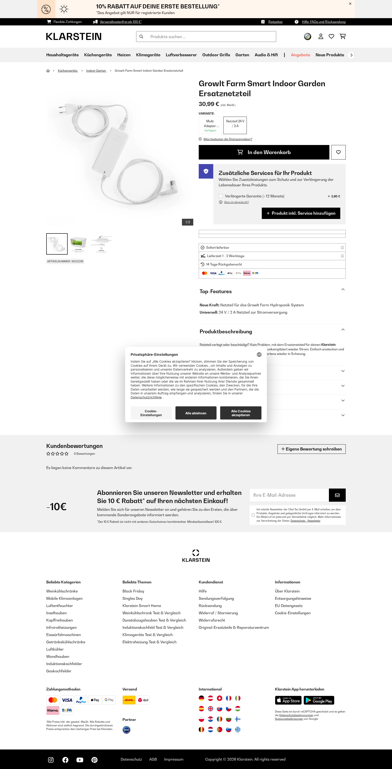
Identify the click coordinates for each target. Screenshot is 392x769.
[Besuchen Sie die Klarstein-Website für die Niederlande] (210, 729)
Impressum (174, 759)
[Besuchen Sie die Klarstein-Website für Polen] (201, 719)
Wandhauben (57, 656)
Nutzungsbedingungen (289, 718)
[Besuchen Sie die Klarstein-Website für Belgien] (201, 729)
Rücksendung (210, 605)
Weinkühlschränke (62, 591)
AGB (153, 759)
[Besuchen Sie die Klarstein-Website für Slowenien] (228, 729)
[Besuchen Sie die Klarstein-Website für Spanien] (201, 708)
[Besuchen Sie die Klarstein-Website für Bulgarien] (228, 719)
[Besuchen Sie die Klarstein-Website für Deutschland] (201, 698)
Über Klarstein (287, 591)
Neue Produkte (330, 54)
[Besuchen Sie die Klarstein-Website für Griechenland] (237, 729)
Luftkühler (55, 649)
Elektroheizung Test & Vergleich (149, 642)
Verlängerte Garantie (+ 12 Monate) (254, 196)
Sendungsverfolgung (216, 598)
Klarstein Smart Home (141, 605)
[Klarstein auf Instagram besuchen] (50, 760)
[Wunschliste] (331, 36)
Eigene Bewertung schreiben (313, 449)
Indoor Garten (96, 70)
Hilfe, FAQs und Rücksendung (324, 22)
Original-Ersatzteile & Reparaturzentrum (234, 627)
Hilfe (203, 591)
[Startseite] (52, 70)
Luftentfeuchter (59, 605)
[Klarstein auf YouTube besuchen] (79, 760)
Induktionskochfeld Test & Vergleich (152, 627)
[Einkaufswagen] (343, 36)
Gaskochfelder (58, 671)
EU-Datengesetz (289, 605)
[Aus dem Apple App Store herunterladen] (288, 700)
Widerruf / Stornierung (218, 613)
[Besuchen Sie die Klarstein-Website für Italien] (237, 698)
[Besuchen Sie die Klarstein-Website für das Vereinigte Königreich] (210, 708)
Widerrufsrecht (212, 620)
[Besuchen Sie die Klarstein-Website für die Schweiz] (219, 698)
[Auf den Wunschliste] (338, 152)
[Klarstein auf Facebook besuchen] (65, 760)
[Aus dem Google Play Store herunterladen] (319, 700)
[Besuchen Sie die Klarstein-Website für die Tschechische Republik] (228, 708)
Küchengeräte (68, 70)
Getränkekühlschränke (65, 642)
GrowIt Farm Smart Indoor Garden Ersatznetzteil (149, 70)
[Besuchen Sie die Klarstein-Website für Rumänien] (219, 719)
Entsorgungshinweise (293, 598)
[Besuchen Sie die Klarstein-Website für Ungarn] (237, 708)
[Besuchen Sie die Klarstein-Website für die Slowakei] (219, 708)
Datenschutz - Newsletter (305, 520)
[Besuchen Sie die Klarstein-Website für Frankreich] (228, 698)
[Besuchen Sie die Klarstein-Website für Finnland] (237, 719)
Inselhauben (56, 613)
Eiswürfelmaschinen (63, 634)
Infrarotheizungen (61, 627)
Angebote (300, 54)
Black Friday (133, 591)
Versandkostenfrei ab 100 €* (121, 22)
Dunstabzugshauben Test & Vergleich (154, 620)
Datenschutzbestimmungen (296, 715)
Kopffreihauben (59, 620)
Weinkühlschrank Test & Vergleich (151, 613)
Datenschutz (131, 759)
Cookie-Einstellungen (293, 613)
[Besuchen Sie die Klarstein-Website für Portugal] (219, 729)
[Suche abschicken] (141, 36)
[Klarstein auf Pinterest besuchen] (94, 760)
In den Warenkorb (269, 152)
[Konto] (320, 36)
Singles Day (132, 598)
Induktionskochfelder (64, 663)
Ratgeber (275, 22)
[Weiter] (351, 55)
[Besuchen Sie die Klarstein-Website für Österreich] (210, 698)
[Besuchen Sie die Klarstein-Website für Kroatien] (210, 719)
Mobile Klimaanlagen (64, 598)
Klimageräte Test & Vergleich (147, 634)
